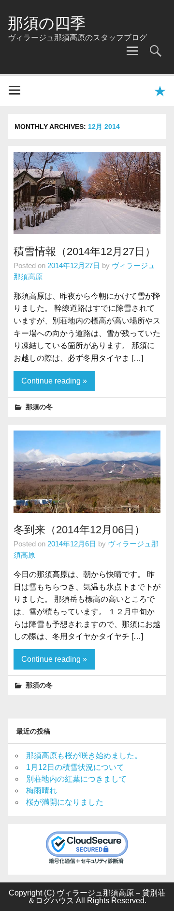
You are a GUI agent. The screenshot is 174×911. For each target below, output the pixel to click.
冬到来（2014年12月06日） (79, 530)
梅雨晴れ (41, 790)
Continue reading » (54, 381)
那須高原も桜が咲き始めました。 (84, 755)
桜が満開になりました (64, 802)
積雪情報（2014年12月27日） (85, 251)
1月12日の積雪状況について (75, 767)
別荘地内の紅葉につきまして (76, 779)
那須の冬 (39, 407)
